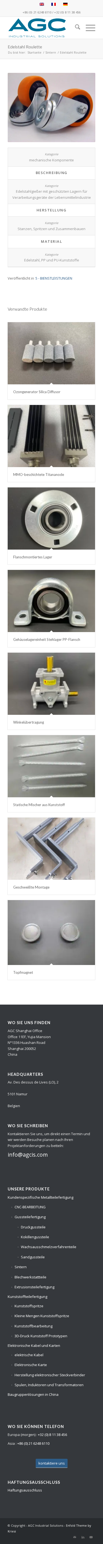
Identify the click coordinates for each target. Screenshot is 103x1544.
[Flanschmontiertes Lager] (51, 518)
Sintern (21, 1266)
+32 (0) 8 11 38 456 (67, 12)
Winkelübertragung (28, 722)
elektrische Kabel (29, 1354)
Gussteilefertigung (30, 1216)
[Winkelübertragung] (51, 684)
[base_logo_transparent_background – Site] (43, 28)
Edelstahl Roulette (25, 46)
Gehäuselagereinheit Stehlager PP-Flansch (46, 639)
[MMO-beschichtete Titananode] (51, 436)
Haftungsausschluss (25, 1490)
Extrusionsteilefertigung (34, 1286)
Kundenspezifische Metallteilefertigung (40, 1197)
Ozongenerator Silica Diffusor (36, 392)
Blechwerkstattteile (30, 1277)
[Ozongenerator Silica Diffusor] (51, 353)
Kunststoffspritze (29, 1305)
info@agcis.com (28, 1154)
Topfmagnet (23, 972)
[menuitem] (74, 28)
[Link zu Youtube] (91, 1537)
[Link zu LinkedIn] (83, 1537)
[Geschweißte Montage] (51, 848)
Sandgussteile (33, 1256)
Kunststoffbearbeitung (33, 1326)
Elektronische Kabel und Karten (34, 1345)
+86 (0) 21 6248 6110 (37, 12)
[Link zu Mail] (75, 1537)
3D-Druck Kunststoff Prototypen (41, 1335)
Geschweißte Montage (31, 887)
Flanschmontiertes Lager (32, 557)
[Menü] (87, 28)
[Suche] (74, 28)
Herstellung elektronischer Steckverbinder (50, 1374)
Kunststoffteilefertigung (27, 1296)
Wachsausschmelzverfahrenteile (48, 1246)
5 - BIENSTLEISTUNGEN (53, 278)
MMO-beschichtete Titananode (38, 474)
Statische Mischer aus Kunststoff (39, 805)
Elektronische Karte (31, 1364)
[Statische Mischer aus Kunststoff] (51, 766)
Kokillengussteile (35, 1236)
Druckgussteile (33, 1227)
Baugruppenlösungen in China (33, 1394)
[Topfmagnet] (51, 932)
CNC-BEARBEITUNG (30, 1206)
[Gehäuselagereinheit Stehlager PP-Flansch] (51, 601)
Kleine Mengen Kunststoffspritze (42, 1315)
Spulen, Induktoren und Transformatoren (49, 1384)
